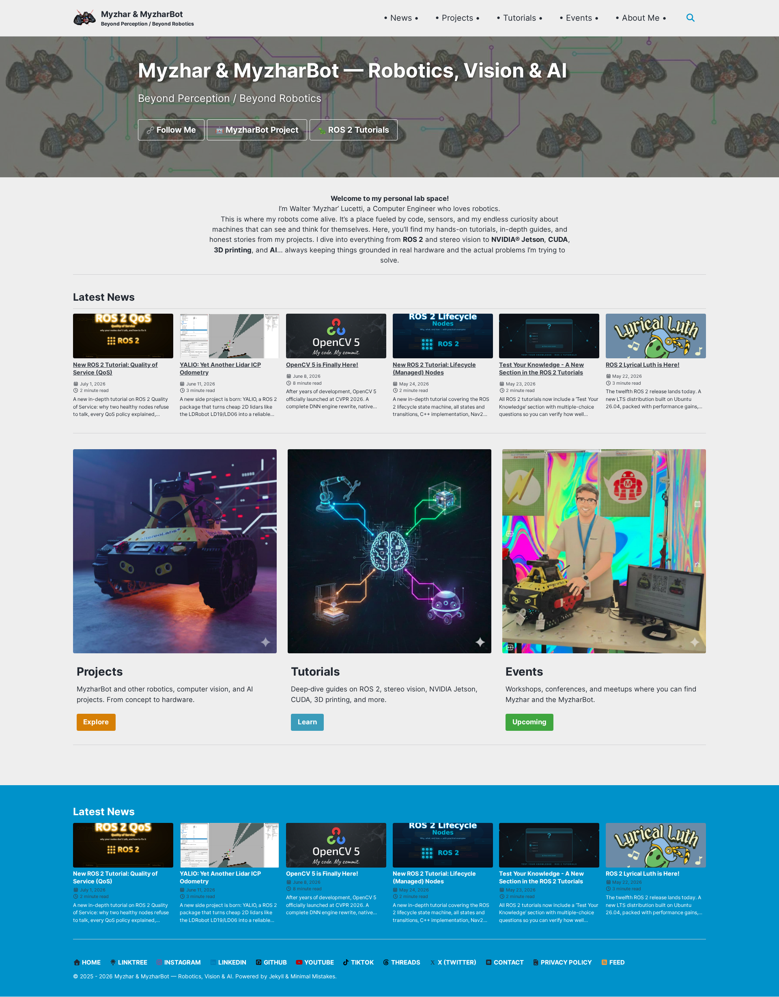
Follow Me (175, 130)
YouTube (318, 962)
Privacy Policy (566, 962)
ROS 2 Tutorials (357, 130)
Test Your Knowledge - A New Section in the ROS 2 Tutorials (541, 368)
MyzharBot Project (261, 130)
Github (275, 962)
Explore (96, 722)
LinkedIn (231, 962)
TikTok (362, 962)
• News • (401, 18)
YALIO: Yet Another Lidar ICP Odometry (220, 368)
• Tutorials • (519, 18)
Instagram (182, 962)
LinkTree (132, 962)
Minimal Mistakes (313, 976)
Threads (405, 962)
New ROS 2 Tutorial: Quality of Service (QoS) (115, 368)
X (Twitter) (456, 962)
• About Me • (641, 18)
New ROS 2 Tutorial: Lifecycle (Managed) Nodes (434, 368)
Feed (616, 962)
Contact (508, 962)
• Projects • (457, 18)
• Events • (579, 18)
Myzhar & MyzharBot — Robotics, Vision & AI (173, 976)
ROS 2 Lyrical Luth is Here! (643, 364)
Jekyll (276, 976)
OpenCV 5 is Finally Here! (322, 364)
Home (91, 962)
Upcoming (529, 722)
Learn (307, 722)
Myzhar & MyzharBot (147, 18)
